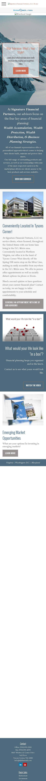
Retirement (23, 776)
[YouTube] (25, 764)
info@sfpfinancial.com (23, 760)
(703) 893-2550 (26, 747)
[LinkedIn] (20, 764)
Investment (23, 778)
